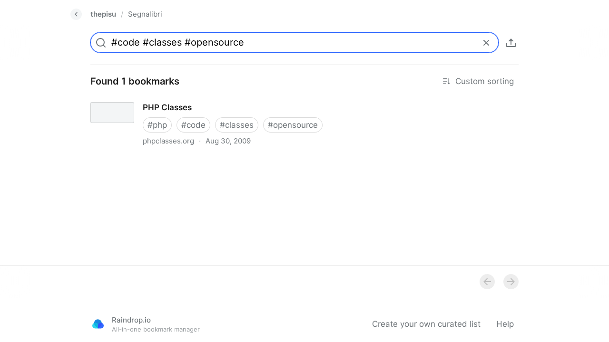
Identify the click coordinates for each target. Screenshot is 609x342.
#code (193, 125)
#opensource (293, 125)
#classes (237, 125)
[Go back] (76, 14)
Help (505, 324)
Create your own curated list (426, 324)
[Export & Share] (511, 42)
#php (157, 125)
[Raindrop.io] (98, 324)
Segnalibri (145, 14)
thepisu (103, 14)
